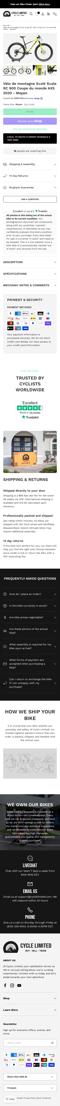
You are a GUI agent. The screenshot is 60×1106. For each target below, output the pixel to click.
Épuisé (30, 112)
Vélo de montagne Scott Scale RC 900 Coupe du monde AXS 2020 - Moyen (29, 28)
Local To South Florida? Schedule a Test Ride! (28, 138)
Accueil (6, 25)
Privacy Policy (30, 1098)
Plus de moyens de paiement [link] (30, 128)
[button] (48, 14)
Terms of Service (43, 1098)
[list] (30, 48)
